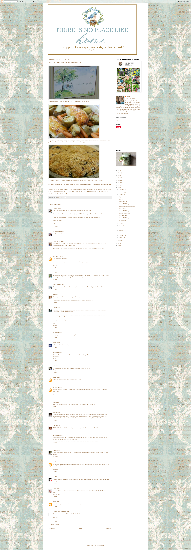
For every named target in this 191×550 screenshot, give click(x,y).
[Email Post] (65, 197)
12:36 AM (55, 521)
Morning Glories (123, 201)
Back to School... (123, 208)
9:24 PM (55, 496)
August (121, 199)
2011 (119, 182)
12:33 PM (55, 236)
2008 (119, 240)
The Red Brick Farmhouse (59, 511)
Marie (54, 402)
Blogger (102, 545)
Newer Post (52, 528)
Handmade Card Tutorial (124, 213)
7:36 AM (55, 430)
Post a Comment (55, 524)
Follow (117, 120)
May (120, 228)
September (121, 197)
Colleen (55, 412)
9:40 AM (55, 445)
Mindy (54, 377)
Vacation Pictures (123, 215)
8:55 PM (55, 483)
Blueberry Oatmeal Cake (72, 180)
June (120, 225)
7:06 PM (55, 397)
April (120, 230)
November (121, 192)
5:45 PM (55, 372)
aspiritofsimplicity (57, 284)
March (120, 233)
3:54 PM (55, 347)
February (121, 235)
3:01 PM (55, 506)
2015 (119, 175)
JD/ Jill (55, 273)
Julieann (55, 208)
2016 (119, 173)
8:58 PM (55, 420)
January (121, 237)
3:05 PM (55, 327)
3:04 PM (55, 289)
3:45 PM (55, 337)
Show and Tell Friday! (124, 204)
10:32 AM (55, 456)
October (121, 194)
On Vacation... (122, 220)
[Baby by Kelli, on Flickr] (73, 99)
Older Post (108, 528)
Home (80, 528)
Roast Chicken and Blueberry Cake (127, 206)
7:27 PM (55, 407)
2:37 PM (55, 267)
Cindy (54, 366)
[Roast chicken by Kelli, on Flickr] (73, 138)
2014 (119, 177)
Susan (54, 294)
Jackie (54, 462)
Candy (54, 488)
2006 (119, 245)
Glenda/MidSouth (57, 231)
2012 (119, 180)
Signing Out (56, 387)
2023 (119, 170)
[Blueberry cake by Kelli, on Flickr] (73, 178)
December (121, 189)
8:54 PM (55, 471)
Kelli (128, 96)
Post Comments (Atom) (60, 531)
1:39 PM (55, 251)
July (120, 223)
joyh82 (54, 501)
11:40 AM (55, 226)
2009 (119, 187)
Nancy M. (55, 342)
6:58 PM (55, 382)
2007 (119, 243)
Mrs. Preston (56, 256)
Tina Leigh (55, 425)
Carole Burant (56, 241)
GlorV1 (55, 477)
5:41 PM (55, 360)
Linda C (55, 307)
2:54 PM (55, 279)
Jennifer (55, 450)
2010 (119, 185)
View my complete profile (122, 113)
